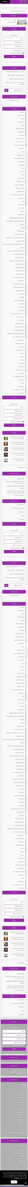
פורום (24, 1148)
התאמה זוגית (23, 1084)
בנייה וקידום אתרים (8, 1185)
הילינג (24, 1127)
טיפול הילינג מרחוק (21, 1117)
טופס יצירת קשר (22, 1163)
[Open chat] (25, 1183)
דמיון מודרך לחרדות (21, 1097)
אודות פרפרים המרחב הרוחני (19, 1153)
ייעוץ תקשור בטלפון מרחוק (20, 1112)
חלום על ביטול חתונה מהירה (18, 508)
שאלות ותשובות (22, 1158)
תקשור (22, 481)
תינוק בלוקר (21, 512)
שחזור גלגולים (23, 1130)
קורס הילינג (23, 1099)
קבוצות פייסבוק (22, 1160)
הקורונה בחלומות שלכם (11, 22)
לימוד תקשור (23, 1092)
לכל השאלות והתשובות (19, 495)
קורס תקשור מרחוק (21, 1115)
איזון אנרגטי (23, 1107)
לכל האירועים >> (14, 100)
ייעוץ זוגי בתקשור (22, 1109)
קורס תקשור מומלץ (21, 1094)
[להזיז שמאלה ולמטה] (1, 2)
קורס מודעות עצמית (21, 1120)
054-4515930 (13, 1072)
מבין (14, 1182)
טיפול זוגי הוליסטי (22, 1122)
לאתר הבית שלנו (22, 1145)
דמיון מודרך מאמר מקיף (21, 1102)
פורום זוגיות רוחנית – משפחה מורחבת (16, 75)
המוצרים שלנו (23, 1155)
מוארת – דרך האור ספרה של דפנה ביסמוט (15, 71)
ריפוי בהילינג (23, 1104)
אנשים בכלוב (21, 519)
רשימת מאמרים (22, 1150)
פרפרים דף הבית (16, 11)
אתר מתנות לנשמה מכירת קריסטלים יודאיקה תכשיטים (16, 1133)
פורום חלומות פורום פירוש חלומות (16, 79)
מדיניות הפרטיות (17, 1178)
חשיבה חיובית (10, 19)
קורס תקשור (23, 1089)
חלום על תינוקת (20, 504)
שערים (22, 515)
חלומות (14, 19)
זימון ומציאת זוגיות (22, 1125)
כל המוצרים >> (21, 467)
